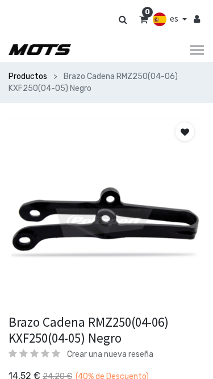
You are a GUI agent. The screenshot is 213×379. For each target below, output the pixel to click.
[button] (185, 131)
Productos (28, 76)
